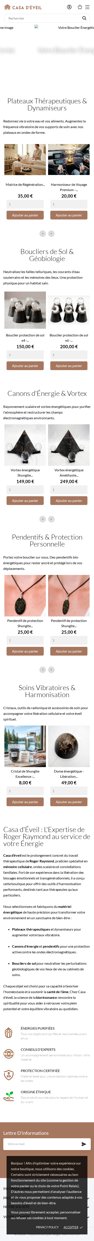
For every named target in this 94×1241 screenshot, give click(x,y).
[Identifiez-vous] (69, 7)
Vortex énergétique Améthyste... (69, 472)
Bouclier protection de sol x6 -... (69, 337)
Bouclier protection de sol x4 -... (25, 337)
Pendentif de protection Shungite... (25, 623)
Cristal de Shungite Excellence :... (25, 773)
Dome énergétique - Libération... (69, 773)
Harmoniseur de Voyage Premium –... (69, 187)
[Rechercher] (84, 18)
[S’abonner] (84, 1144)
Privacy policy (47, 1227)
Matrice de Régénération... (25, 184)
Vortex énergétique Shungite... (25, 472)
